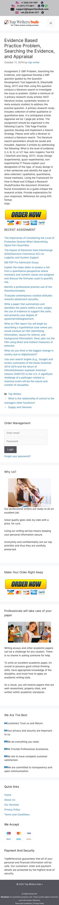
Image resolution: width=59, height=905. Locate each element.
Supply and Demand (20, 407)
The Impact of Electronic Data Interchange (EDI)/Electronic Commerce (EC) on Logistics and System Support (28, 254)
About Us (9, 799)
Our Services (11, 804)
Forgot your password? (17, 456)
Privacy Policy (12, 809)
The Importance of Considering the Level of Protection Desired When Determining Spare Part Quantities (29, 241)
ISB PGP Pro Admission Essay (21, 262)
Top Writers (14, 394)
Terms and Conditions (17, 814)
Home (7, 794)
